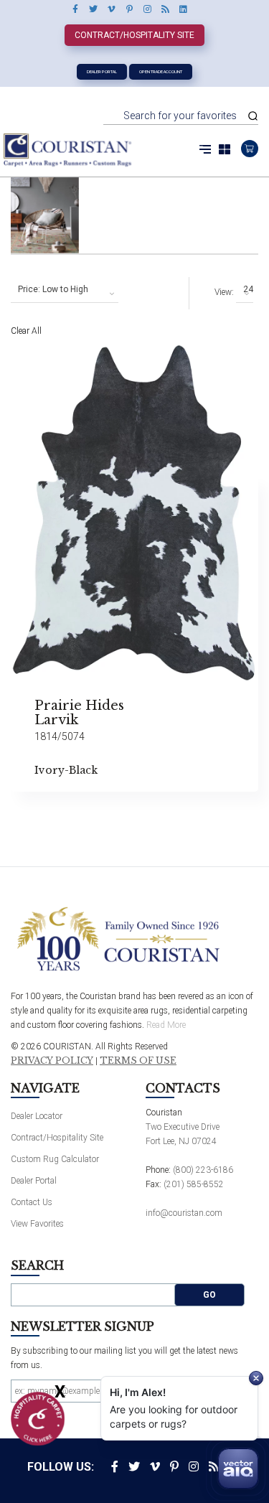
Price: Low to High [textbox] (53, 289)
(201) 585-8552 (194, 1184)
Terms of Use (138, 1061)
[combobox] (64, 290)
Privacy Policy (52, 1061)
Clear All (26, 331)
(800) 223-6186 (203, 1170)
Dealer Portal (102, 71)
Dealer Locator (36, 1116)
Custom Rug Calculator (55, 1159)
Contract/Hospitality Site (134, 35)
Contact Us (31, 1202)
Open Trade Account (160, 71)
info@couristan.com (184, 1213)
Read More (166, 1025)
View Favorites (37, 1224)
